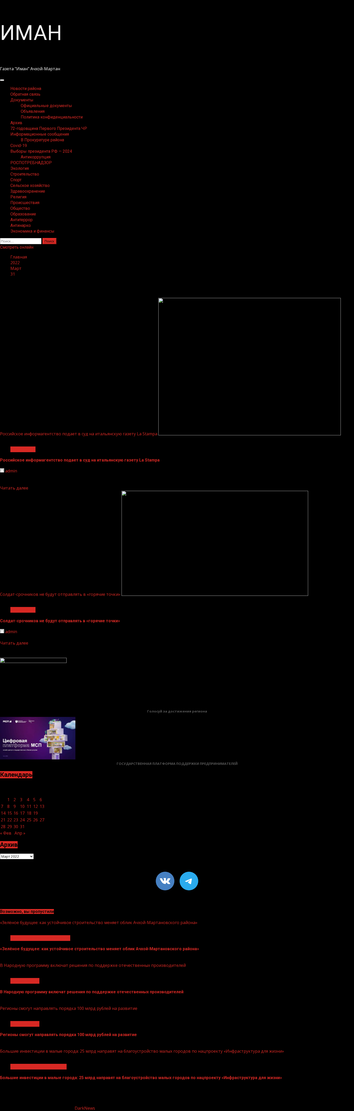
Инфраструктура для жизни (38, 1067)
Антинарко (20, 225)
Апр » (20, 833)
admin (11, 471)
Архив (16, 122)
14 (3, 813)
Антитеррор (21, 219)
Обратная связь (25, 94)
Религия (18, 196)
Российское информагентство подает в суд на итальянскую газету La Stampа (78, 434)
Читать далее (14, 488)
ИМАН (31, 33)
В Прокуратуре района (42, 139)
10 (22, 806)
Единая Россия (24, 981)
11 (29, 806)
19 (35, 813)
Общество (20, 208)
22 (9, 820)
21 (3, 820)
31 (22, 826)
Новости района (25, 88)
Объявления (33, 111)
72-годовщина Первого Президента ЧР (48, 128)
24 (22, 820)
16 (15, 813)
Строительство (24, 174)
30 (15, 826)
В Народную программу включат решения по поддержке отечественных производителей (93, 965)
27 (42, 820)
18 (29, 813)
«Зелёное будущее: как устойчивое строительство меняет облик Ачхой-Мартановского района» (98, 922)
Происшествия (24, 202)
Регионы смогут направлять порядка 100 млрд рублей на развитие (68, 1008)
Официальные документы (46, 105)
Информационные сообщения (39, 134)
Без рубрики (23, 449)
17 (22, 813)
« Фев (5, 833)
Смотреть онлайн (16, 247)
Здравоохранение (27, 191)
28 (3, 826)
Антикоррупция (36, 157)
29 (9, 826)
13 (42, 806)
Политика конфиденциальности (52, 117)
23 (15, 820)
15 (9, 813)
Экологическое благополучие (40, 938)
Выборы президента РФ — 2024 (41, 151)
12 (35, 806)
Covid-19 (18, 145)
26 (35, 820)
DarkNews (85, 1108)
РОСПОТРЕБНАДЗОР (31, 162)
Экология (19, 168)
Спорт (16, 179)
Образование (23, 214)
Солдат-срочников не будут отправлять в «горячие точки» (60, 594)
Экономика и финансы (32, 231)
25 (29, 820)
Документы (21, 99)
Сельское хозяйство (30, 185)
